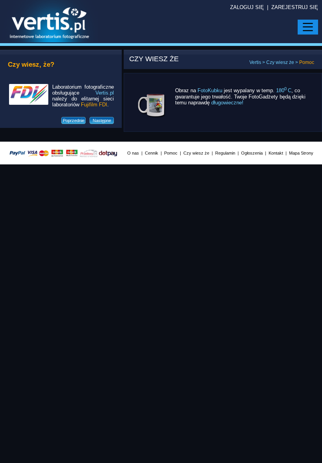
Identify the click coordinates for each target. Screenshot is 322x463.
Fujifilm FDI (94, 105)
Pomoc (170, 153)
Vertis (255, 62)
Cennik (151, 153)
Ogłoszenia (252, 153)
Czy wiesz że (280, 62)
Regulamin (225, 153)
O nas (133, 153)
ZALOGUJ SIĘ (247, 7)
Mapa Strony (301, 153)
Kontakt (276, 153)
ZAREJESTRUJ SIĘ (294, 7)
